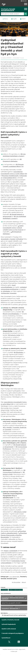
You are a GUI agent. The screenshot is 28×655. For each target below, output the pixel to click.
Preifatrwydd (14, 651)
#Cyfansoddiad (16, 582)
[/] (10, 10)
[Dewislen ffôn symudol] (24, 4)
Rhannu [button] (5, 19)
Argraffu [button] (14, 19)
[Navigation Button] (24, 9)
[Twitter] (9, 642)
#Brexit (24, 582)
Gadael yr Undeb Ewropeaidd (15, 589)
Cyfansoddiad (4, 589)
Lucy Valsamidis (14, 576)
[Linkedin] (18, 642)
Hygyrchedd (22, 649)
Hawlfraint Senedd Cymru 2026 (10, 649)
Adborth (23, 19)
